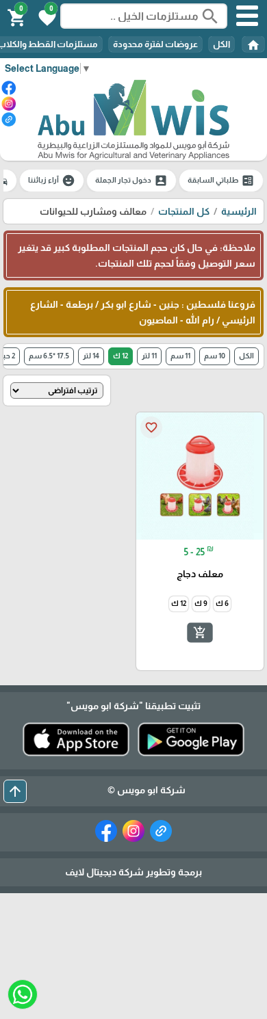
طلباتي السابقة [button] (221, 180)
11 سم (180, 356)
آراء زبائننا (51, 180)
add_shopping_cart (200, 632)
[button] (45, 16)
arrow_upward (15, 791)
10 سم (214, 356)
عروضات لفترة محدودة (155, 44)
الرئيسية (239, 211)
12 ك (120, 356)
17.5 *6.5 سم (49, 356)
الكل (221, 44)
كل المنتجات (183, 211)
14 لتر (91, 356)
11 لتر (149, 356)
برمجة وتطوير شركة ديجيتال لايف (133, 871)
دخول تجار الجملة (131, 180)
